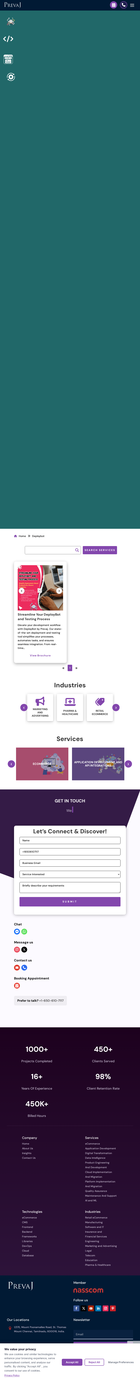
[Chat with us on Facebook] (17, 932)
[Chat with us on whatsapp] (24, 932)
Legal (88, 1250)
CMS (25, 1222)
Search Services (100, 550)
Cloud (25, 1250)
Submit (70, 901)
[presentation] (24, 707)
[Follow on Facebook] (76, 1308)
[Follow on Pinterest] (113, 1308)
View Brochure (40, 655)
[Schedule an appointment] (17, 986)
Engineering (92, 1241)
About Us (27, 1148)
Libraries (27, 1241)
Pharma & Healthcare (98, 1265)
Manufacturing (94, 1222)
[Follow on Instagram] (105, 1308)
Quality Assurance (96, 1191)
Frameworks (29, 1236)
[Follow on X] (84, 1308)
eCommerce (92, 1143)
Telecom (90, 1255)
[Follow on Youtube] (91, 1308)
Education (91, 1260)
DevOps (27, 1246)
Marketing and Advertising (101, 1246)
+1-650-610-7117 (40, 1001)
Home (22, 536)
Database (28, 1255)
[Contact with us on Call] (24, 967)
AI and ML (91, 1200)
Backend (27, 1231)
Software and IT (94, 1227)
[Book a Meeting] (113, 5)
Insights (26, 1153)
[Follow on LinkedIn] (98, 1308)
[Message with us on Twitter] (24, 950)
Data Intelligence (95, 1157)
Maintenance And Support (101, 1195)
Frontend (27, 1227)
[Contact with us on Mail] (17, 967)
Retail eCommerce (96, 1217)
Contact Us (29, 1157)
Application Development (100, 1148)
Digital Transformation (98, 1153)
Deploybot (38, 536)
